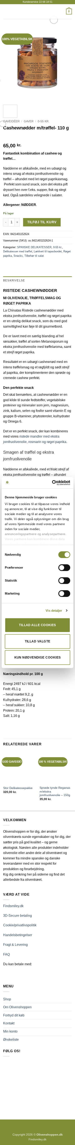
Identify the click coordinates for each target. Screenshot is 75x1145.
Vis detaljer (54, 610)
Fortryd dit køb (13, 1015)
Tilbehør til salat (34, 255)
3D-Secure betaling (17, 915)
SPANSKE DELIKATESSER (34, 247)
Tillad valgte (37, 641)
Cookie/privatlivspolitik (19, 925)
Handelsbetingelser (17, 935)
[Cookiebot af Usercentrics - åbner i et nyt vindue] (53, 482)
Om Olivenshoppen (17, 1007)
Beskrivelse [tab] (14, 280)
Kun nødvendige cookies (37, 657)
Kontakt (8, 1023)
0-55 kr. (43, 121)
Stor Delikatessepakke (17, 788)
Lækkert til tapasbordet (48, 251)
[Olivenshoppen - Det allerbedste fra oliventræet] (37, 11)
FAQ (6, 954)
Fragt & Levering (15, 944)
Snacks (18, 255)
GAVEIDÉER (11, 121)
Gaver (29, 121)
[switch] (64, 567)
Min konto (10, 1031)
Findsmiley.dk (13, 906)
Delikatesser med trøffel (17, 251)
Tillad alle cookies (37, 625)
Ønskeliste (11, 1039)
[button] (5, 11)
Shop (7, 999)
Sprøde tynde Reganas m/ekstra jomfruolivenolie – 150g (55, 791)
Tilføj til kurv (42, 222)
